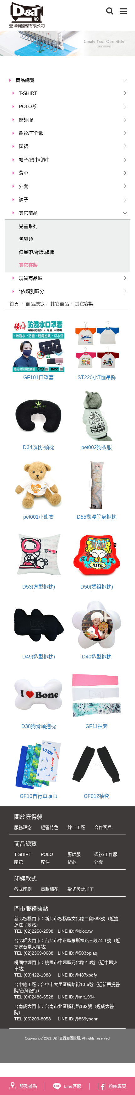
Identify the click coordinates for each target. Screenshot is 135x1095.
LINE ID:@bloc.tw (75, 931)
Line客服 (72, 1086)
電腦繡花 (49, 889)
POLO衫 (28, 106)
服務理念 (23, 827)
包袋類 (26, 239)
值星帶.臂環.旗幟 (36, 252)
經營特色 (49, 827)
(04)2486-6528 (38, 996)
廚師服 (26, 120)
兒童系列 (28, 226)
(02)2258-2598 (38, 931)
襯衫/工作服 (31, 133)
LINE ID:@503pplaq (77, 953)
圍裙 (23, 146)
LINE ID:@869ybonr (78, 1018)
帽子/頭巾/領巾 (34, 159)
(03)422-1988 (37, 974)
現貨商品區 (30, 278)
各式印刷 (23, 889)
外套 (23, 186)
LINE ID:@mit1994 (76, 996)
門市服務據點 (31, 909)
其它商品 (28, 213)
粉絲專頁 (117, 1086)
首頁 (14, 303)
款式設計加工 (81, 889)
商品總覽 (25, 80)
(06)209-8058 (37, 1018)
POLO (47, 854)
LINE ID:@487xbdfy (77, 974)
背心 (23, 173)
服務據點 (28, 1086)
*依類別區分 (31, 291)
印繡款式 (25, 879)
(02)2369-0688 (38, 953)
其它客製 (28, 265)
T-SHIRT (28, 93)
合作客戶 (103, 827)
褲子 (23, 199)
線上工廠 (76, 827)
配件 (45, 862)
